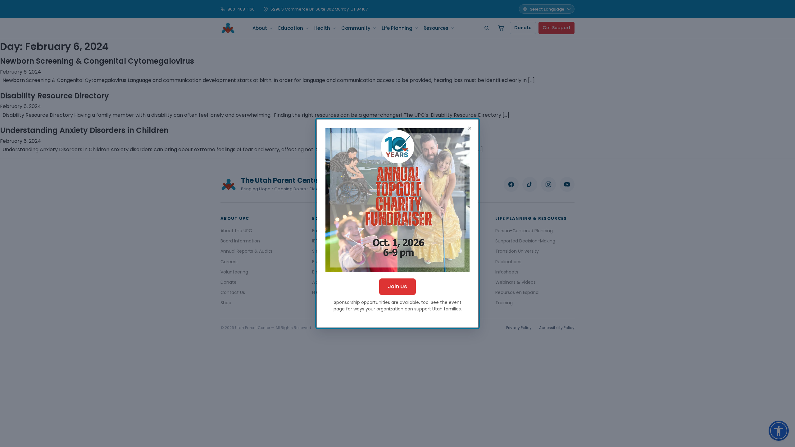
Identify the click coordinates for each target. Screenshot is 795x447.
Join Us (397, 286)
